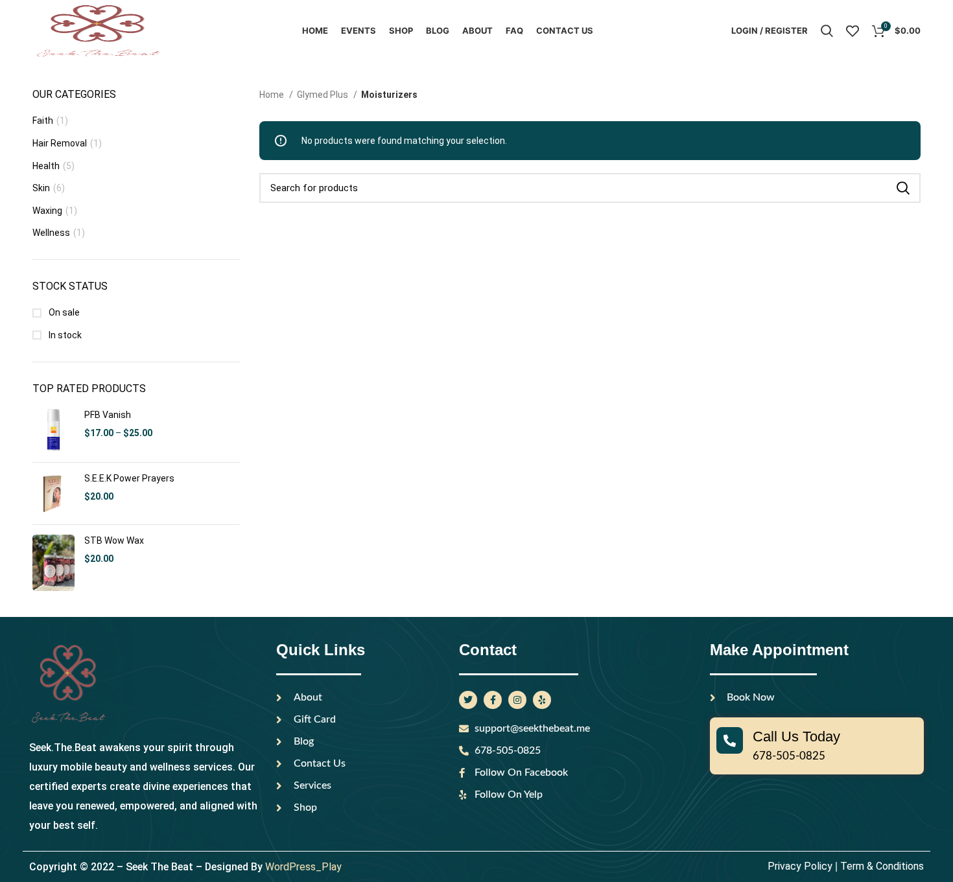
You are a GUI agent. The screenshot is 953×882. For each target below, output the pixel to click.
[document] (476, 680)
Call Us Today (796, 333)
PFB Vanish (107, 11)
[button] (476, 483)
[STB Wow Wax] (53, 160)
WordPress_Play (303, 464)
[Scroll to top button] (924, 853)
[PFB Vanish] (53, 27)
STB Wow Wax (114, 137)
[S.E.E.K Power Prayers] (53, 90)
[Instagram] (517, 297)
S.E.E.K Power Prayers (129, 75)
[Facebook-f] (493, 297)
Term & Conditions (882, 463)
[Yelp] (542, 297)
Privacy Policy (800, 463)
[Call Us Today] (729, 337)
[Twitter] (468, 297)
